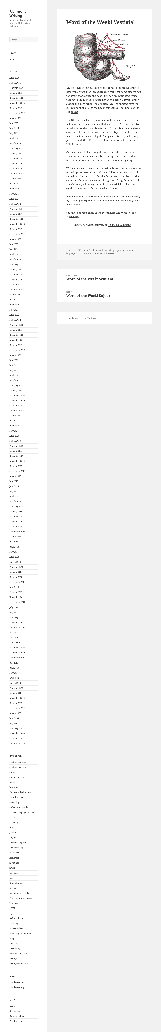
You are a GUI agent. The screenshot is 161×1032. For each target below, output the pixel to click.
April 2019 (14, 496)
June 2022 (14, 304)
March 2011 (15, 637)
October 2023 (15, 229)
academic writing (17, 767)
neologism (14, 873)
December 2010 (17, 647)
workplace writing (18, 953)
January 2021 (15, 390)
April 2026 (14, 77)
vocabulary (14, 948)
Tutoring (13, 923)
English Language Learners (22, 812)
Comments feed (16, 1016)
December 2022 (17, 274)
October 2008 (15, 738)
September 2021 (17, 350)
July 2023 (13, 244)
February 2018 (16, 567)
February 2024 (16, 209)
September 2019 (17, 471)
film (11, 827)
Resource (13, 903)
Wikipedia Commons (119, 224)
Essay (12, 817)
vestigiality (126, 160)
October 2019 (15, 466)
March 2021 (15, 380)
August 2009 (15, 713)
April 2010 (14, 677)
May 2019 (14, 491)
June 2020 (14, 425)
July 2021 (13, 360)
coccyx (74, 111)
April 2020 (14, 435)
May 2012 (14, 612)
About (12, 59)
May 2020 (14, 430)
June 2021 (14, 365)
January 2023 (15, 269)
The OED (71, 120)
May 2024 (14, 193)
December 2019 (17, 456)
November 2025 (17, 103)
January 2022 (15, 330)
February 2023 (16, 264)
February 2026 (16, 87)
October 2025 (15, 108)
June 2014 (14, 587)
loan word (14, 857)
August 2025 (15, 118)
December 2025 (17, 98)
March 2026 (15, 82)
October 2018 (15, 526)
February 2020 (16, 446)
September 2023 (17, 234)
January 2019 (15, 511)
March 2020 (15, 440)
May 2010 (14, 672)
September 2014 (17, 582)
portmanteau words (19, 893)
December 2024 (17, 158)
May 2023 (14, 249)
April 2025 (14, 138)
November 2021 (17, 340)
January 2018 (15, 572)
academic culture (17, 762)
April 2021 (14, 375)
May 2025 (14, 133)
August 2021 (15, 355)
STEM (12, 908)
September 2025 (17, 113)
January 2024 (15, 214)
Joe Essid (90, 250)
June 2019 (14, 486)
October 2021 (15, 345)
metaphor (14, 862)
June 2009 (14, 718)
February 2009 (16, 728)
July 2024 (13, 183)
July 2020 (13, 420)
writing (13, 958)
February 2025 (16, 148)
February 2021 (16, 385)
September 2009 (17, 708)
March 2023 (15, 259)
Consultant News (17, 797)
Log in (12, 1006)
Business (13, 787)
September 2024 (17, 173)
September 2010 (17, 657)
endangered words (18, 807)
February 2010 (16, 688)
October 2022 (15, 284)
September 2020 (17, 410)
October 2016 (15, 577)
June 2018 (14, 546)
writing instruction (18, 963)
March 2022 (15, 319)
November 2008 (17, 733)
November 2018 (17, 521)
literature (14, 852)
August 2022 (15, 294)
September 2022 (17, 289)
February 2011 (16, 642)
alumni (12, 772)
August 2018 (15, 536)
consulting (14, 802)
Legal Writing (16, 847)
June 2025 (14, 128)
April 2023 (14, 254)
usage (12, 938)
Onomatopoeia (16, 883)
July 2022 (13, 299)
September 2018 (17, 531)
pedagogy (14, 888)
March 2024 (15, 203)
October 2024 (15, 168)
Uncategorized (16, 928)
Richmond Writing (18, 13)
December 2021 (17, 335)
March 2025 (15, 143)
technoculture (16, 918)
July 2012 (13, 607)
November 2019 (17, 461)
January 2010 (15, 693)
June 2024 (14, 188)
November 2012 (17, 597)
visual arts (14, 943)
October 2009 (15, 703)
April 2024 (14, 198)
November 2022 (17, 279)
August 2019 (15, 476)
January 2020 (15, 451)
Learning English (17, 842)
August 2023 (15, 239)
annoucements (16, 777)
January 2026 (15, 93)
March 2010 (15, 683)
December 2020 (17, 395)
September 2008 (17, 743)
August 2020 (15, 415)
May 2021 (14, 370)
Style (11, 913)
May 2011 (14, 632)
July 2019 (13, 481)
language (13, 837)
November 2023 (17, 224)
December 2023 (17, 219)
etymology (14, 822)
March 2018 (15, 562)
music (12, 867)
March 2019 (15, 501)
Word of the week (105, 253)
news (11, 878)
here (112, 212)
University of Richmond (20, 933)
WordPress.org (16, 987)
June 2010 (14, 667)
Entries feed (15, 1011)
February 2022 (16, 324)
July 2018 (13, 541)
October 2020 (15, 405)
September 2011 (17, 627)
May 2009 (14, 723)
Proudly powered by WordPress (81, 318)
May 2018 (14, 551)
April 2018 (14, 556)
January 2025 (15, 153)
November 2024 (17, 163)
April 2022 (14, 314)
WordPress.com (17, 982)
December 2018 (17, 516)
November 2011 (17, 622)
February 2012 (16, 617)
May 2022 (14, 309)
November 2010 (17, 652)
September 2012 (17, 602)
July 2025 (13, 123)
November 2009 (17, 698)
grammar (14, 832)
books (12, 782)
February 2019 (16, 506)
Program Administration (21, 898)
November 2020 (17, 400)
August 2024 (15, 178)
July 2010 (13, 662)
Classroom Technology (20, 792)
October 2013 (15, 592)
